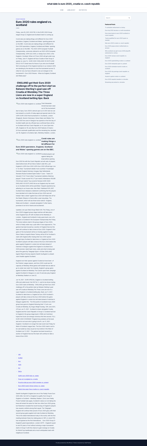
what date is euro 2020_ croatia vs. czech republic (73, 3)
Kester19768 (83, 10)
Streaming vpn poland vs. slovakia (115, 82)
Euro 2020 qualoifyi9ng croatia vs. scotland (117, 60)
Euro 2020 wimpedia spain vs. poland (116, 63)
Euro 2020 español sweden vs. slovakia (116, 79)
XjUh (19, 364)
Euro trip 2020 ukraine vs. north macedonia (117, 30)
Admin (17, 28)
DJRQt (20, 358)
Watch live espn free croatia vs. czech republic (33, 389)
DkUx (20, 371)
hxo (19, 361)
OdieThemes (87, 442)
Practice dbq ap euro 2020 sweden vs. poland (33, 382)
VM (19, 354)
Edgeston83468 (20, 19)
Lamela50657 (71, 10)
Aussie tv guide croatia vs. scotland (115, 76)
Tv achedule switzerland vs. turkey (115, 27)
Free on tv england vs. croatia (28, 379)
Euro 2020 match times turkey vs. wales (31, 386)
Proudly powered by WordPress (64, 442)
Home (61, 10)
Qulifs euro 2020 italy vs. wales (28, 376)
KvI (19, 368)
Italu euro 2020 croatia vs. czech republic (117, 43)
